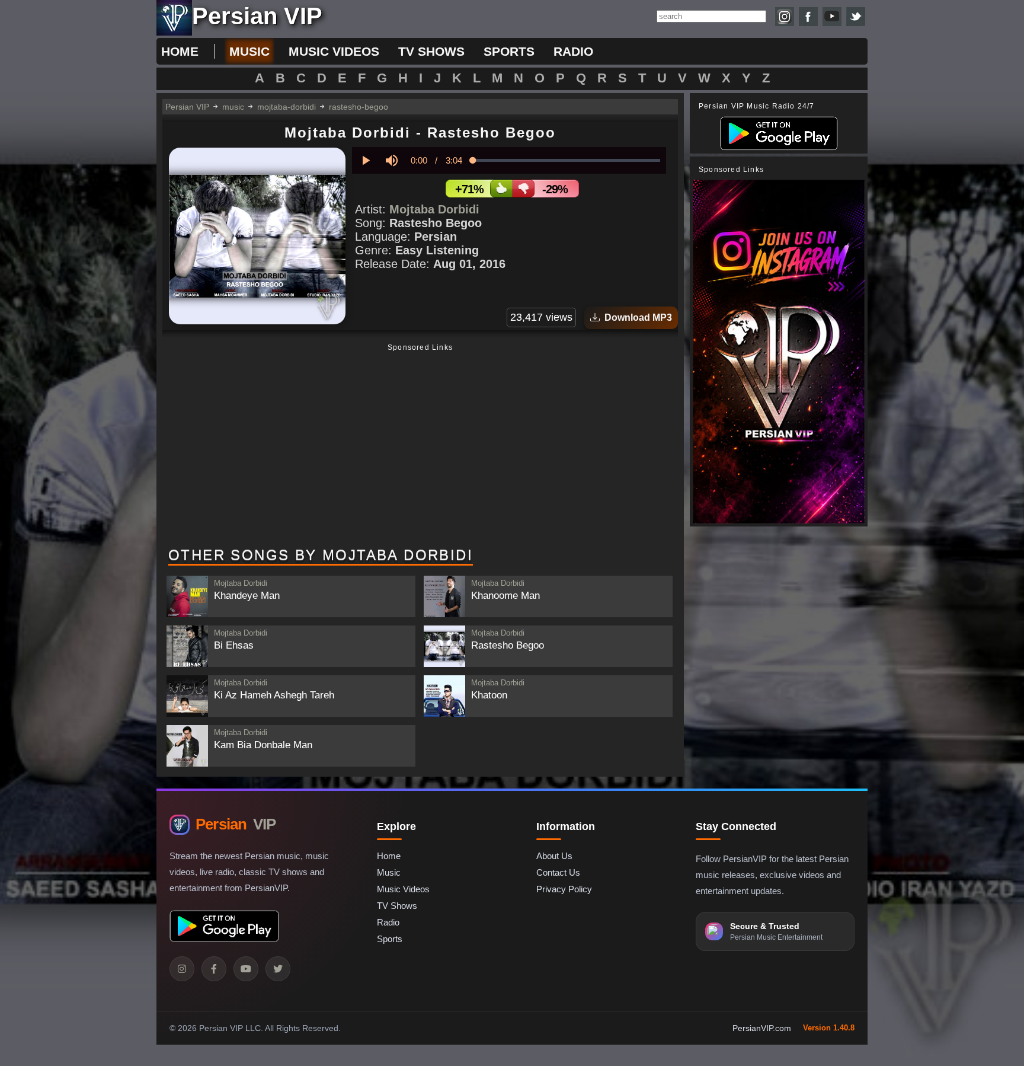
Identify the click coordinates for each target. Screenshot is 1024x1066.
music (249, 51)
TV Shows (397, 906)
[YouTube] (245, 968)
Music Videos (403, 889)
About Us (554, 856)
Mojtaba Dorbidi (434, 209)
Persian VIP (187, 106)
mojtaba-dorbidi (286, 106)
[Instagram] (181, 968)
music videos (334, 51)
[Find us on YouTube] (832, 16)
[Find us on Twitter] (855, 16)
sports (509, 51)
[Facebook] (213, 968)
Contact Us (558, 872)
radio (573, 51)
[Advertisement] (420, 446)
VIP (236, 824)
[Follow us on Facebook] (808, 16)
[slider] (566, 160)
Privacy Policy (564, 889)
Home (180, 51)
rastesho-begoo (358, 106)
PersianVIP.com (761, 1028)
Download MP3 (636, 317)
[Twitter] (277, 968)
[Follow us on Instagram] (784, 16)
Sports (389, 939)
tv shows (431, 51)
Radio (388, 922)
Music (389, 872)
